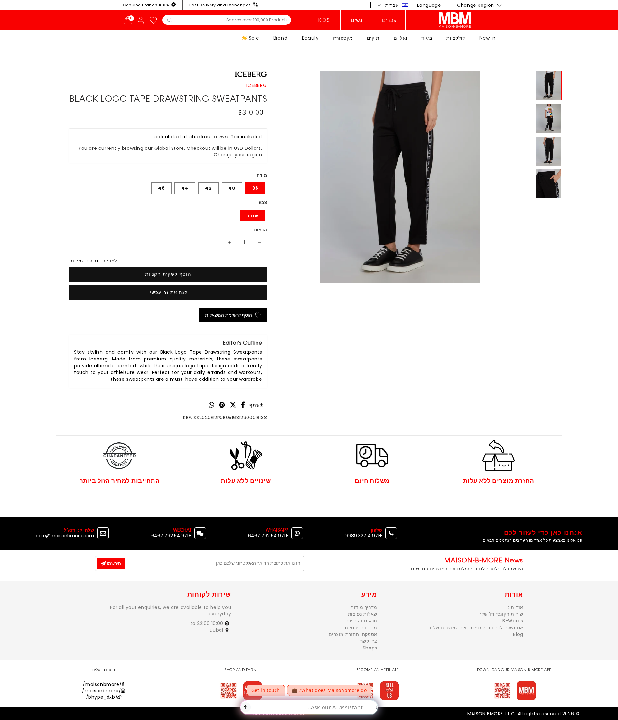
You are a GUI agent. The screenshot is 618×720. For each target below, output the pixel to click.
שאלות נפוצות (362, 614)
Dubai (217, 630)
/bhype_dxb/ (102, 697)
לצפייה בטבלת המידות (93, 260)
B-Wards (512, 621)
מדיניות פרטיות (361, 627)
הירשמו (113, 563)
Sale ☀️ (250, 38)
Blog (518, 634)
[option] (400, 177)
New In (487, 38)
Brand (280, 38)
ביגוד (426, 38)
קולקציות (455, 38)
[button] (392, 5)
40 (232, 188)
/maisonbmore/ (102, 684)
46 (161, 188)
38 (255, 188)
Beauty (310, 38)
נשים (356, 20)
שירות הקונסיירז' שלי (501, 614)
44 (184, 188)
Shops (370, 648)
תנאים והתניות (361, 621)
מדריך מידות (364, 607)
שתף (254, 405)
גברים (389, 20)
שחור (252, 215)
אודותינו (514, 607)
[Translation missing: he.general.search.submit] (170, 19)
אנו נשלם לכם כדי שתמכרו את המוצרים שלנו (476, 627)
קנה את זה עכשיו (168, 292)
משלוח (221, 136)
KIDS (324, 20)
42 (208, 188)
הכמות (260, 230)
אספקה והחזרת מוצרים (353, 634)
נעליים (400, 38)
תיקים (373, 38)
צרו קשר (368, 641)
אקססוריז (342, 38)
